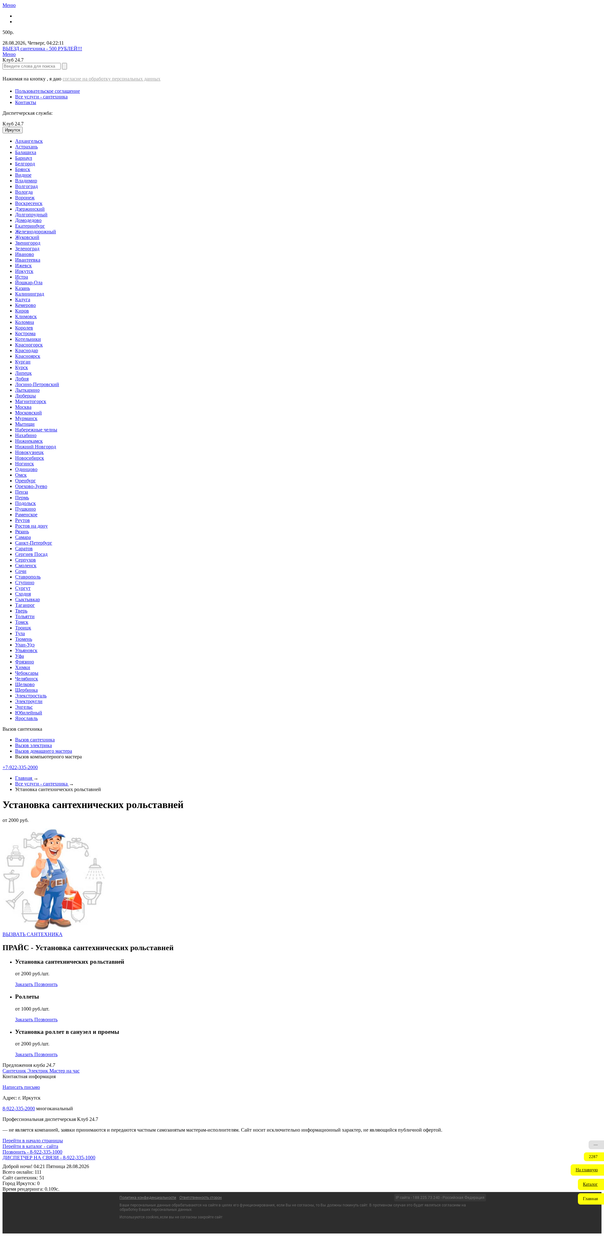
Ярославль (26, 718)
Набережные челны (36, 429)
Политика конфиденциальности (148, 1197)
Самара (23, 537)
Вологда (24, 192)
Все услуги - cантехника (41, 96)
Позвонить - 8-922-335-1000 (32, 1152)
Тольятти (25, 616)
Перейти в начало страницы (33, 1140)
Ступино (24, 582)
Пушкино (25, 509)
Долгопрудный (31, 214)
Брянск (22, 169)
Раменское (26, 514)
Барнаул (23, 158)
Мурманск (26, 418)
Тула (20, 633)
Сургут (23, 588)
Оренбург (25, 480)
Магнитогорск (30, 401)
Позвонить (46, 984)
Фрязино (24, 661)
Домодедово (28, 220)
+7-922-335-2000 (20, 767)
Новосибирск (29, 458)
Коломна (24, 322)
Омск (21, 475)
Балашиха (25, 152)
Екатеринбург (30, 226)
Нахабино (25, 435)
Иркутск (24, 271)
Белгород (25, 163)
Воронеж (25, 197)
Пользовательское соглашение (47, 91)
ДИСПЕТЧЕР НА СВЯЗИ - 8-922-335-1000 (49, 1157)
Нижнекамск (29, 441)
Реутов (22, 520)
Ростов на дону (31, 526)
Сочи (20, 571)
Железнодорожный (35, 231)
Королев (24, 327)
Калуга (22, 299)
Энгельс (24, 707)
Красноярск (27, 356)
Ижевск (23, 265)
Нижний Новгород (35, 446)
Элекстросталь (31, 695)
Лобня (22, 378)
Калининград (29, 294)
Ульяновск (26, 650)
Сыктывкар (27, 599)
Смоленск (25, 565)
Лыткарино (27, 390)
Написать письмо (21, 1087)
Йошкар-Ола (28, 282)
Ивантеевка (27, 260)
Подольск (25, 503)
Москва (23, 407)
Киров (22, 310)
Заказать (24, 984)
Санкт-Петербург (33, 543)
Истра (21, 277)
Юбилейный (28, 712)
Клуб (13, 123)
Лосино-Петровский (37, 384)
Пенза (21, 492)
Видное (23, 175)
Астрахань (26, 146)
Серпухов (25, 560)
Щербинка (26, 690)
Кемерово (25, 305)
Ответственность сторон (200, 1197)
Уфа (19, 656)
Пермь (22, 497)
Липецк (23, 373)
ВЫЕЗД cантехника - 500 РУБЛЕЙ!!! (42, 48)
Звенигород (27, 243)
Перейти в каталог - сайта (30, 1146)
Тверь (21, 610)
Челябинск (26, 678)
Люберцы (25, 395)
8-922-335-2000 (19, 1108)
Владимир (26, 180)
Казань (22, 288)
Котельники (28, 339)
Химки (22, 667)
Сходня (23, 593)
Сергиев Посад (31, 554)
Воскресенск (28, 203)
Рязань (22, 531)
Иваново (24, 254)
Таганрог (25, 605)
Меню (9, 5)
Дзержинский (30, 209)
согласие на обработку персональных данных (111, 78)
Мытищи (25, 424)
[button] (587, 1170)
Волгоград (26, 186)
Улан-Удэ (25, 644)
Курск (21, 367)
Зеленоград (27, 248)
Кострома (25, 333)
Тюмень (23, 639)
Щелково (25, 684)
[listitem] (15, 1070)
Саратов (24, 548)
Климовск (26, 316)
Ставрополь (28, 576)
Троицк (23, 627)
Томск (21, 622)
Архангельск (29, 141)
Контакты (25, 102)
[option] (308, 141)
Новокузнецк (29, 452)
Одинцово (26, 469)
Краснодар (26, 350)
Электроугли (28, 701)
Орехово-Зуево (31, 486)
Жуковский (27, 237)
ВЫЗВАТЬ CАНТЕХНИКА (33, 934)
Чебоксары (26, 673)
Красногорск (29, 344)
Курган (23, 361)
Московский (28, 412)
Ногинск (24, 463)
